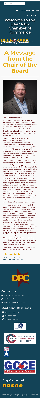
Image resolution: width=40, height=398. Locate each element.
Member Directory (12, 312)
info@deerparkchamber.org (14, 302)
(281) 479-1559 (10, 299)
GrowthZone (26, 396)
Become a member (12, 319)
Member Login (10, 316)
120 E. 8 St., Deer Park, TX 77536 (16, 295)
